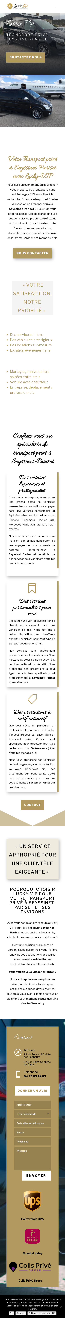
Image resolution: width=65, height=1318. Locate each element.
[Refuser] (61, 1306)
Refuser (21, 1313)
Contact (32, 805)
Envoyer (36, 1176)
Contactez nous (25, 57)
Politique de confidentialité (42, 1313)
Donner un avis (32, 1090)
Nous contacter (32, 253)
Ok (11, 1313)
